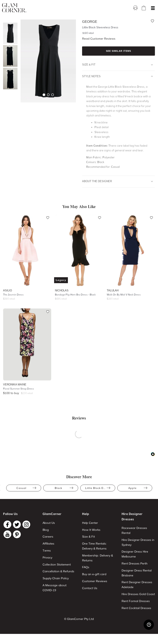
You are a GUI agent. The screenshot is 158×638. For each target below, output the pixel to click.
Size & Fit (88, 64)
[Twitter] (17, 524)
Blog (46, 530)
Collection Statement (57, 564)
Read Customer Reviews (98, 38)
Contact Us (89, 588)
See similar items (118, 50)
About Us (49, 523)
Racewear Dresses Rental (134, 530)
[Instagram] (26, 524)
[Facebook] (7, 524)
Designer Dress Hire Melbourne (135, 554)
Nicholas (62, 290)
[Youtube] (7, 534)
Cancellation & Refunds (58, 571)
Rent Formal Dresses (136, 601)
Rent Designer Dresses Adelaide (137, 584)
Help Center (90, 523)
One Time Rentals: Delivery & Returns (94, 546)
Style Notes (91, 76)
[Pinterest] (17, 534)
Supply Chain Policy (56, 578)
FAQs (85, 567)
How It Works (91, 530)
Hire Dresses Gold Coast (138, 594)
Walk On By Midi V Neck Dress (124, 294)
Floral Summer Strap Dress (18, 388)
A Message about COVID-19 (54, 587)
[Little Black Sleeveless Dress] (9, 33)
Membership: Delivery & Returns (97, 558)
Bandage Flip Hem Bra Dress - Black (75, 294)
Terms (47, 550)
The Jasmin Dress (13, 294)
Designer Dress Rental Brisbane (137, 573)
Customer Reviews (94, 581)
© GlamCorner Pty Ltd (79, 619)
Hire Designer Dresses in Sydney (138, 542)
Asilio (7, 290)
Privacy (47, 557)
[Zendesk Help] (149, 625)
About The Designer (97, 181)
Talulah (112, 290)
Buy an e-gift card (94, 574)
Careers (48, 536)
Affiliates (48, 543)
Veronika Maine (14, 384)
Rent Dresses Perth (135, 563)
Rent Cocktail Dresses (136, 608)
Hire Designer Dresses (132, 516)
